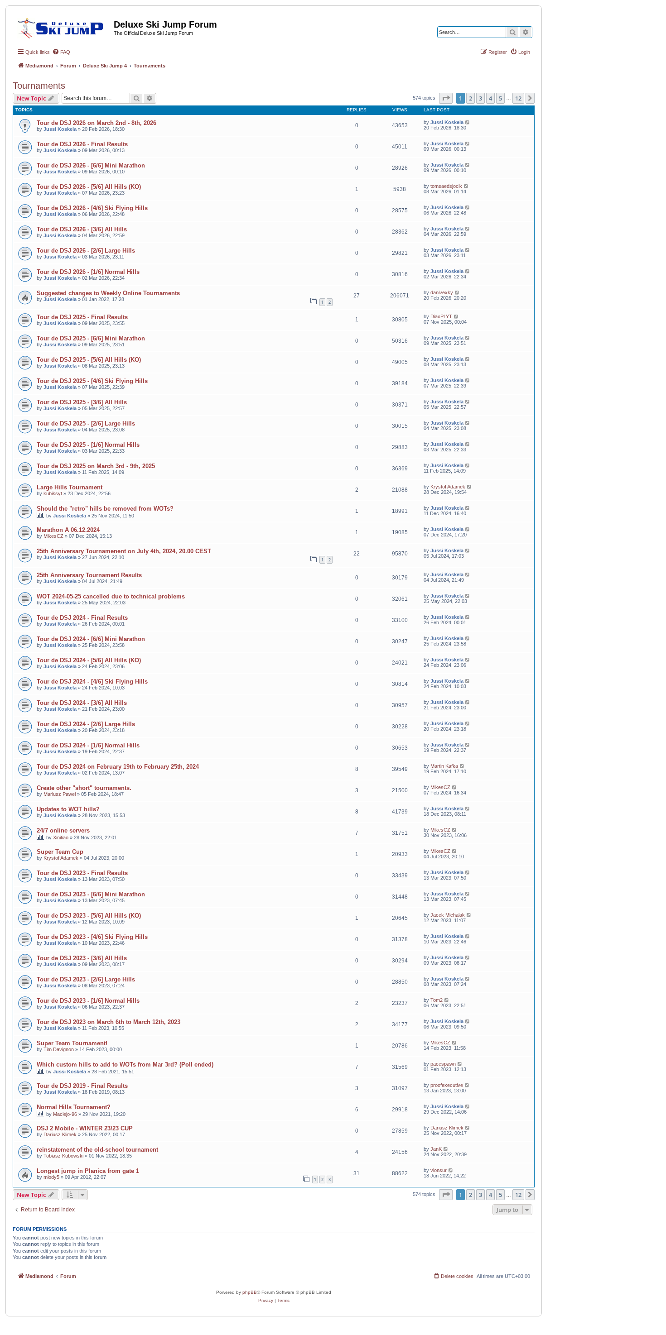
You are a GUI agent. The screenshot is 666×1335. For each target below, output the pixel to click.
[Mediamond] (63, 27)
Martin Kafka (444, 766)
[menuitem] (61, 52)
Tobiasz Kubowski (63, 1155)
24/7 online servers (63, 830)
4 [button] (490, 98)
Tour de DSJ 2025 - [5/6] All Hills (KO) (89, 359)
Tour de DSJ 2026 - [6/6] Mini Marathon (91, 165)
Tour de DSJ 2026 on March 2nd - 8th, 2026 (96, 123)
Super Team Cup (60, 851)
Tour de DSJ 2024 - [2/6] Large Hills (86, 724)
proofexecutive (446, 1085)
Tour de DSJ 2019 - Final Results (82, 1085)
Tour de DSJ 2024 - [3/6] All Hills (82, 702)
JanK (436, 1149)
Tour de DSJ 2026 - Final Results (82, 144)
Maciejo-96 (65, 1114)
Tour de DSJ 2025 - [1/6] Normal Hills (88, 444)
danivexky (441, 292)
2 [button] (470, 98)
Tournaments (39, 86)
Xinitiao (60, 837)
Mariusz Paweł (59, 794)
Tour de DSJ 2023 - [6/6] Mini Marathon (91, 894)
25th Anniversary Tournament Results (89, 575)
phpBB (249, 1292)
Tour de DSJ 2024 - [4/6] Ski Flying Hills (92, 681)
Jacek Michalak (447, 915)
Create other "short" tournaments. (84, 788)
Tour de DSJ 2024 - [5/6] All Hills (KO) (89, 660)
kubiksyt (52, 493)
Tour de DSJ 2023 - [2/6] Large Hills (86, 979)
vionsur (438, 1170)
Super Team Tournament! (72, 1043)
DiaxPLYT (441, 316)
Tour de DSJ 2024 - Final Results (82, 617)
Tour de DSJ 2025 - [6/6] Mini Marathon (91, 338)
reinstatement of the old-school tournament (97, 1149)
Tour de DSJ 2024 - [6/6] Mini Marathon (91, 639)
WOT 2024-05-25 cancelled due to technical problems (111, 596)
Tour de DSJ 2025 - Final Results (82, 317)
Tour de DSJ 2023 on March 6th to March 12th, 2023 (108, 1022)
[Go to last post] (468, 122)
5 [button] (500, 98)
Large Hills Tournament (69, 487)
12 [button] (518, 98)
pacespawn (443, 1064)
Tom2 (436, 1000)
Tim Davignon (58, 1049)
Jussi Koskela (60, 129)
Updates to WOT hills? (68, 809)
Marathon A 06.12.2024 (68, 529)
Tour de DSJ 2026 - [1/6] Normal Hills (88, 271)
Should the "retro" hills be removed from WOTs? (105, 508)
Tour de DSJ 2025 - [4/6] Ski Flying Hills (92, 381)
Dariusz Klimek (60, 1134)
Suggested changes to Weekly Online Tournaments (108, 293)
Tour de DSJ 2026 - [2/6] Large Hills (86, 250)
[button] (446, 98)
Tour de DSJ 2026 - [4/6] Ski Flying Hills (92, 208)
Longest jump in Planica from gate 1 (88, 1171)
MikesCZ (53, 536)
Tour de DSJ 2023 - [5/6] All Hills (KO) (89, 915)
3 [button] (480, 98)
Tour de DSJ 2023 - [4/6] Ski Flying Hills (92, 936)
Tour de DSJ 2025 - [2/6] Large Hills (86, 423)
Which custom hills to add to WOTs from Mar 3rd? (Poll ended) (125, 1064)
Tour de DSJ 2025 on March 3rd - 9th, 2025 (96, 466)
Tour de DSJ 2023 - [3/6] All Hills (82, 958)
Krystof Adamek (447, 486)
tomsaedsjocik (446, 186)
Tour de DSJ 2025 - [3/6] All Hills (82, 402)
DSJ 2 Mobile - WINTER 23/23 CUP (85, 1128)
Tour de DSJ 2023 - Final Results (82, 873)
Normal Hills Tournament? (74, 1107)
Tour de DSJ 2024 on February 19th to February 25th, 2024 (118, 766)
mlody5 (51, 1177)
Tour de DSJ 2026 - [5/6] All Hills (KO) (89, 186)
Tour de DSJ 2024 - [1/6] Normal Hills (88, 745)
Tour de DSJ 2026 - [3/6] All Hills (82, 229)
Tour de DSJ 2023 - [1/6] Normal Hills (88, 1000)
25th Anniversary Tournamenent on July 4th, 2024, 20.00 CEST (124, 551)
